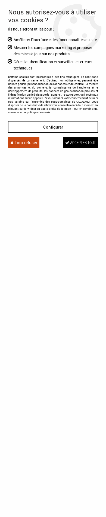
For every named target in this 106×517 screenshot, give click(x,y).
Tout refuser (25, 142)
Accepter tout (82, 142)
